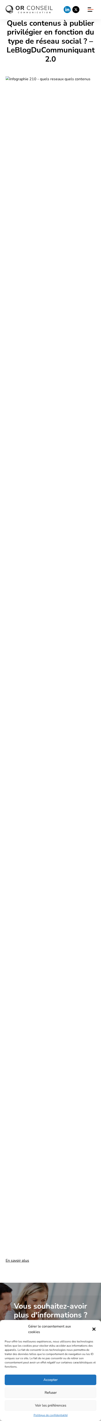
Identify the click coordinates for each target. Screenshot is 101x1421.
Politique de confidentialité (51, 1415)
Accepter (50, 1379)
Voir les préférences (50, 1405)
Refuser (51, 1392)
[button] (94, 1329)
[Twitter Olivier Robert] (75, 9)
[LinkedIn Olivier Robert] (67, 9)
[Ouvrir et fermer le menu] (90, 9)
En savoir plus (17, 1260)
